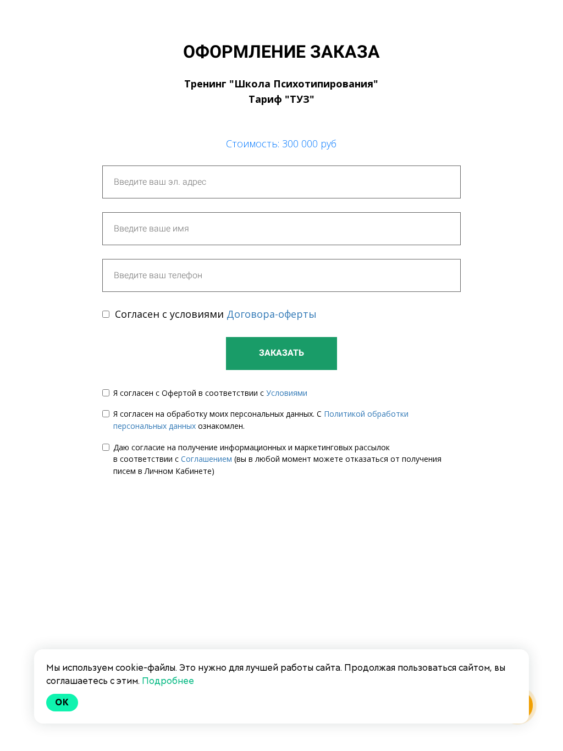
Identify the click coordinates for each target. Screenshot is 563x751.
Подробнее (168, 681)
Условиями (286, 393)
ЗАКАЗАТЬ (281, 352)
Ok (62, 702)
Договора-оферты (272, 314)
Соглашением (206, 459)
